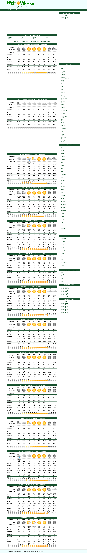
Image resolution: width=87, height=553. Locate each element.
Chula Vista (63, 258)
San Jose (63, 241)
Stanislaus (63, 220)
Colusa (62, 154)
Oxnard (62, 267)
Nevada (62, 108)
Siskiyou (62, 216)
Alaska (62, 68)
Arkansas (63, 71)
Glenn (62, 162)
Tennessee (63, 129)
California (12, 9)
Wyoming (63, 141)
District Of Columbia (65, 78)
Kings (62, 169)
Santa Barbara (64, 208)
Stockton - (64, 15)
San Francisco (64, 202)
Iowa (62, 89)
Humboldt (63, 163)
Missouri (62, 104)
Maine (62, 95)
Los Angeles (63, 174)
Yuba (62, 232)
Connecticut (63, 75)
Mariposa (63, 178)
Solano (62, 217)
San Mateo (63, 207)
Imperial (62, 165)
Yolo (61, 231)
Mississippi (63, 102)
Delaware (63, 77)
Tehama (62, 223)
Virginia (62, 135)
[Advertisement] (32, 22)
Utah (62, 132)
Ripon (34, 37)
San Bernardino (64, 199)
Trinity (62, 225)
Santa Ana (63, 253)
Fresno (62, 160)
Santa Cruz (63, 211)
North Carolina (64, 116)
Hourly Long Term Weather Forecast (21, 6)
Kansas (62, 90)
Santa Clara (63, 210)
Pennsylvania (63, 123)
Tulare (62, 226)
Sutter (62, 222)
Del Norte (63, 157)
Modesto (62, 264)
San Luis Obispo (64, 205)
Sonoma (62, 219)
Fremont (62, 261)
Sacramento (63, 196)
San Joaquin (63, 204)
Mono (62, 184)
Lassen (62, 172)
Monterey (63, 186)
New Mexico (63, 113)
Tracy (47, 37)
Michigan (63, 99)
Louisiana (63, 93)
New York (63, 114)
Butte (62, 151)
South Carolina (64, 126)
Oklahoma (63, 120)
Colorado (63, 74)
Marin (62, 177)
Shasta (62, 213)
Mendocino (63, 180)
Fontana (62, 265)
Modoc (62, 183)
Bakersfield (63, 250)
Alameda (62, 147)
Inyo (61, 166)
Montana (62, 105)
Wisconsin (63, 140)
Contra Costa (63, 156)
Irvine (62, 259)
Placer (62, 192)
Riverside (63, 195)
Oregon (62, 122)
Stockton (35, 38)
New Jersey (63, 111)
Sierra (62, 214)
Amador (62, 150)
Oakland (62, 249)
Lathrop (10, 38)
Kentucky (63, 92)
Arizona (62, 69)
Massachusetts (64, 98)
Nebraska (63, 107)
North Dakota (63, 117)
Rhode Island (63, 125)
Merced (62, 181)
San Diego (63, 201)
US (8, 9)
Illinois (62, 86)
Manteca (22, 38)
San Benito (63, 198)
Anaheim (62, 252)
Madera (62, 175)
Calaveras (63, 153)
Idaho (62, 84)
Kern (62, 168)
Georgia (62, 81)
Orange (62, 190)
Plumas (62, 193)
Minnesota (63, 101)
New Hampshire (64, 110)
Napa (62, 187)
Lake (62, 171)
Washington (63, 137)
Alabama (62, 66)
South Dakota (63, 128)
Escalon (10, 37)
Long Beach (63, 247)
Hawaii (62, 83)
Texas (62, 131)
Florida (62, 80)
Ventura (62, 229)
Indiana (62, 87)
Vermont (62, 134)
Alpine (62, 148)
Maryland (63, 96)
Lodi (22, 37)
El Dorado (63, 159)
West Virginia (63, 138)
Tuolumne (63, 228)
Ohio (62, 119)
